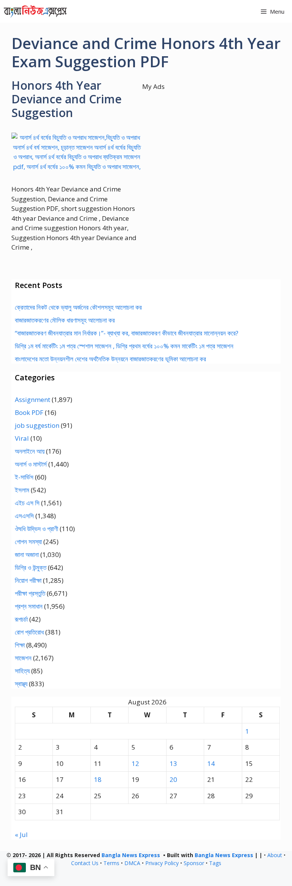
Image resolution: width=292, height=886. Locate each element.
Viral (22, 438)
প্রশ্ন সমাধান (29, 606)
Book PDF (29, 412)
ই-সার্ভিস (24, 477)
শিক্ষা (20, 645)
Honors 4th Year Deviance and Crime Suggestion (66, 99)
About (274, 855)
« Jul (21, 834)
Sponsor (194, 863)
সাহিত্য (22, 670)
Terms (111, 863)
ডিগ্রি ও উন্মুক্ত (30, 567)
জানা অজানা (27, 554)
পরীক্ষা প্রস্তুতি (30, 593)
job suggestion (37, 425)
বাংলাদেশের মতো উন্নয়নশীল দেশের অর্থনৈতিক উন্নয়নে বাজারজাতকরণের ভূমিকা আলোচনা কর (110, 358)
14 (211, 763)
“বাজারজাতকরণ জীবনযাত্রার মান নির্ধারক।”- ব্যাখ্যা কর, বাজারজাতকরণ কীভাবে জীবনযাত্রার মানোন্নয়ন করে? (126, 333)
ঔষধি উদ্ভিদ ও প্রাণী (36, 528)
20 (173, 779)
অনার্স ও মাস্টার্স (31, 464)
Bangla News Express (131, 855)
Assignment (32, 399)
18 (98, 779)
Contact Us (84, 863)
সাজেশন (23, 657)
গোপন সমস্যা (28, 541)
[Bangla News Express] (35, 11)
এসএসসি (24, 515)
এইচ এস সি (27, 502)
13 (173, 763)
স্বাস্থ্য (21, 683)
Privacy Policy (162, 863)
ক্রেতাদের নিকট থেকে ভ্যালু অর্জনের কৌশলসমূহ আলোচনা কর (78, 307)
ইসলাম (22, 490)
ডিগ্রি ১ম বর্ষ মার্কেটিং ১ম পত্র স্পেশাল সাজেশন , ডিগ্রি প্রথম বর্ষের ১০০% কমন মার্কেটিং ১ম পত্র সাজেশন (124, 346)
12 (135, 763)
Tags (215, 863)
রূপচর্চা (21, 619)
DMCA (132, 863)
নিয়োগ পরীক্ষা (28, 580)
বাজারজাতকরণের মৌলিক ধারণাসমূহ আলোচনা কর (65, 320)
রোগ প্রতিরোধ (29, 632)
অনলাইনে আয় (29, 451)
